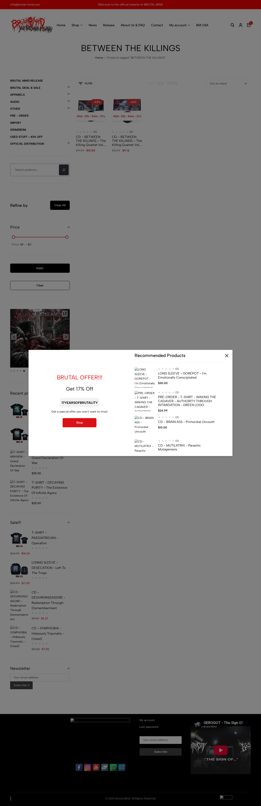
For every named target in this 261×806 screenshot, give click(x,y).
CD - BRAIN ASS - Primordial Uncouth (186, 422)
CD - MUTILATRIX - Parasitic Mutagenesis (179, 447)
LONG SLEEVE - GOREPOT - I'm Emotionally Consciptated (182, 375)
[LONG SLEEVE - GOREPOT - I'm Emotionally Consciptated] (145, 378)
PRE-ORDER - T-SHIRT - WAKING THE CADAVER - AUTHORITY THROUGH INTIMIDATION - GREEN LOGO (187, 401)
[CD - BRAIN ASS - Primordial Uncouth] (145, 426)
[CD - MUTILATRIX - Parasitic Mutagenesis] (145, 449)
